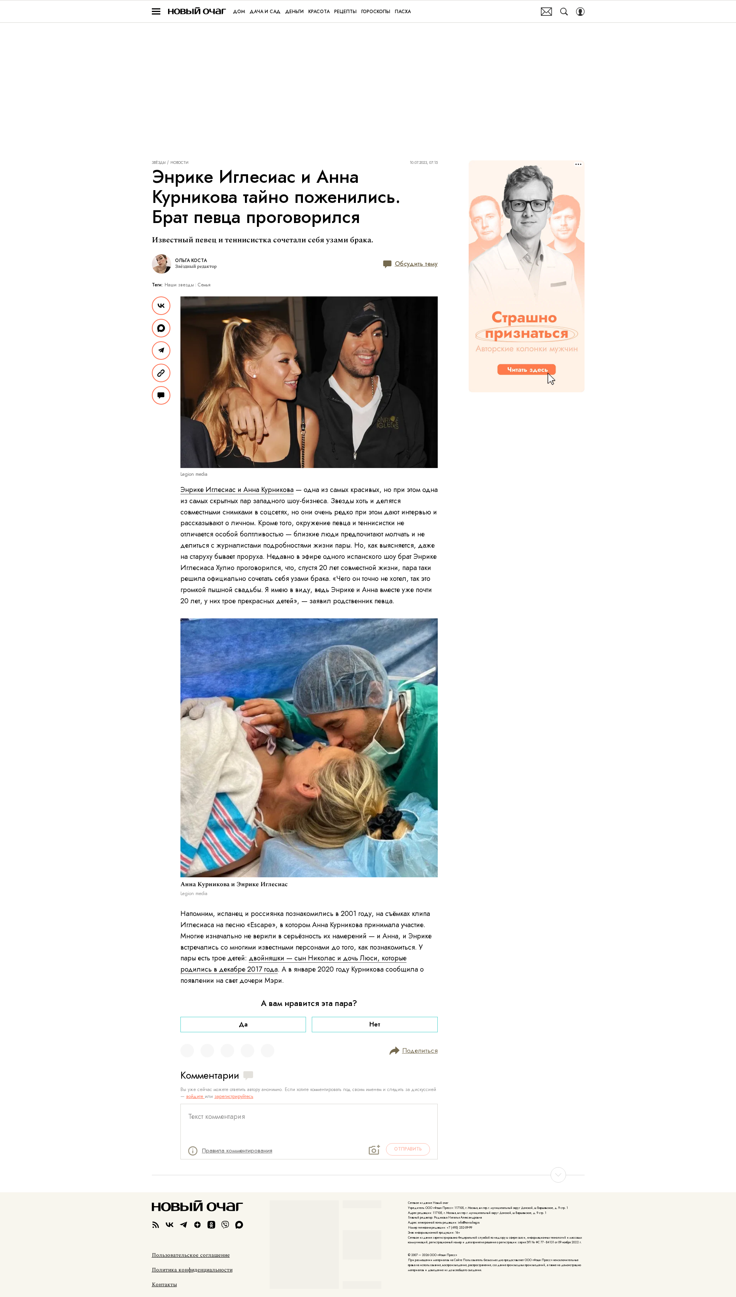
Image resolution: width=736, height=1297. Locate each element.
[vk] (169, 1225)
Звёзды (159, 162)
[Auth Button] (580, 11)
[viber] (225, 1225)
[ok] (211, 1225)
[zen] (197, 1225)
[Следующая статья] (368, 1175)
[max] (239, 1225)
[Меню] (156, 11)
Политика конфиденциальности (192, 1269)
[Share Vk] (161, 305)
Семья (204, 284)
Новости (179, 162)
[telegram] (183, 1225)
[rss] (156, 1225)
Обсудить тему (416, 263)
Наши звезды (179, 284)
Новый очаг (197, 11)
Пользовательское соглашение (191, 1255)
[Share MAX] (161, 328)
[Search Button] (564, 11)
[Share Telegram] (161, 350)
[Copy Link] (161, 373)
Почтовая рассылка (546, 11)
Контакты (164, 1284)
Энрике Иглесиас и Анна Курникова (237, 490)
